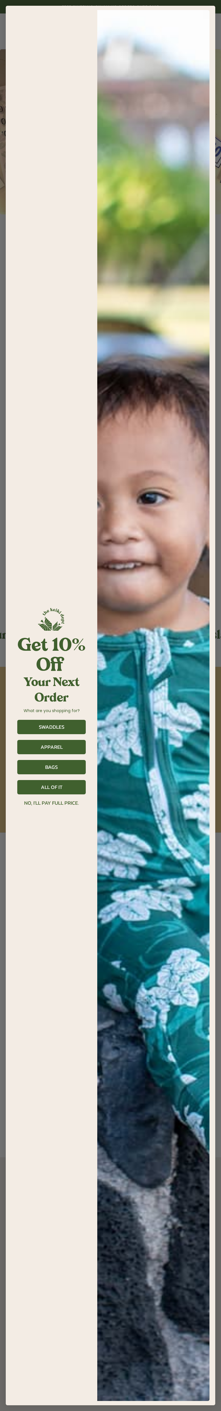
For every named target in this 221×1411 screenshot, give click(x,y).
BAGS (51, 767)
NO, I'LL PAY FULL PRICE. (51, 803)
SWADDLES (51, 727)
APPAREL (52, 747)
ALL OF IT (51, 787)
